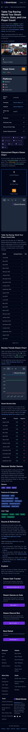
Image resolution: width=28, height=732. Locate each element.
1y (12, 200)
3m (8, 200)
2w (4, 200)
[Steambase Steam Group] (17, 716)
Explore (4, 719)
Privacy (3, 728)
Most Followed (19, 659)
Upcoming (18, 666)
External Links (7, 122)
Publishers (5, 691)
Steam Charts (6, 666)
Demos (4, 659)
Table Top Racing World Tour (17, 7)
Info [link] (5, 144)
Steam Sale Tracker (20, 678)
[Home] (1, 7)
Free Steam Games (20, 686)
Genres (4, 678)
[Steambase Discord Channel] (15, 716)
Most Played (18, 656)
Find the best (13, 639)
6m (8, 368)
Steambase (17, 702)
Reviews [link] (17, 137)
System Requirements (9, 131)
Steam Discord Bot (7, 704)
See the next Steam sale (13, 587)
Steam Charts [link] (7, 137)
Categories (5, 681)
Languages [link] (19, 144)
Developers (5, 688)
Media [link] (11, 144)
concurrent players (13, 29)
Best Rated (18, 653)
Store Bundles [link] (7, 140)
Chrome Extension (7, 701)
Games (6, 7)
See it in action (13, 623)
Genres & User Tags (9, 127)
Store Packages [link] (18, 140)
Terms (8, 728)
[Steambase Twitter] (20, 716)
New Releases (19, 663)
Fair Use (13, 728)
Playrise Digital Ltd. (18, 102)
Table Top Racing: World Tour (14, 25)
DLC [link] (24, 137)
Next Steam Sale (7, 713)
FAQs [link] (5, 147)
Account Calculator (7, 716)
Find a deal (13, 605)
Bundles (4, 663)
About (18, 728)
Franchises (5, 694)
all (15, 200)
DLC (3, 656)
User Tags (5, 684)
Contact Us (24, 728)
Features (5, 118)
